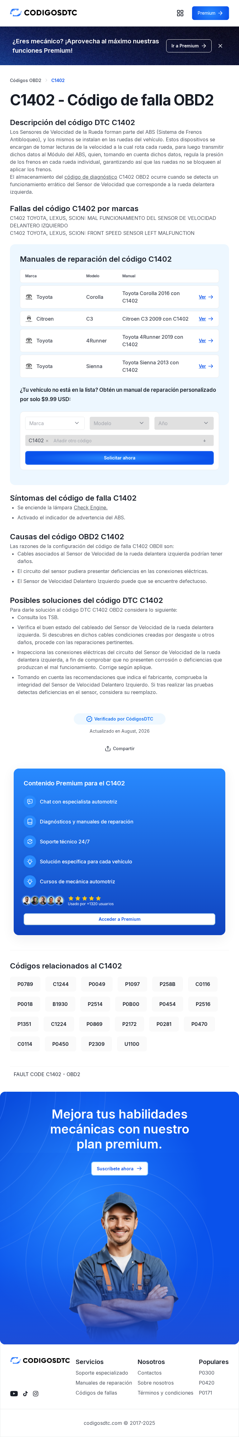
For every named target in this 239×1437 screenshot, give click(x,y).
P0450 (60, 1044)
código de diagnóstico (90, 177)
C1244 (61, 984)
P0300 (206, 1373)
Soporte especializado (102, 1373)
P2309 (97, 1044)
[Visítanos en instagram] (35, 1393)
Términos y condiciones (165, 1393)
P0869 (94, 1024)
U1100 (131, 1044)
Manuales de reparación (104, 1383)
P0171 (205, 1393)
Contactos (150, 1373)
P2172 (129, 1024)
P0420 (206, 1383)
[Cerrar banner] (220, 45)
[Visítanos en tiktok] (25, 1393)
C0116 (202, 984)
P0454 (167, 1004)
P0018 (25, 1004)
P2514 (95, 1004)
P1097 (132, 984)
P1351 (24, 1024)
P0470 (199, 1024)
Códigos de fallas (96, 1393)
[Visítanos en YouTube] (14, 1393)
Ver (202, 296)
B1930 (60, 1004)
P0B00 (131, 1004)
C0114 (24, 1044)
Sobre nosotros (156, 1383)
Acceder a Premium (120, 919)
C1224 (59, 1024)
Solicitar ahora (119, 457)
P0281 (164, 1024)
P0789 (25, 984)
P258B (168, 984)
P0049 (97, 984)
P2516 (203, 1004)
